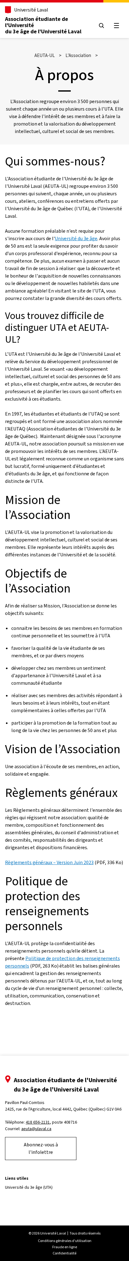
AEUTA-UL (44, 55)
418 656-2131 (38, 1122)
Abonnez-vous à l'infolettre (41, 1148)
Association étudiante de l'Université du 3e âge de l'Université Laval (43, 25)
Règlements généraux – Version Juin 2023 (49, 862)
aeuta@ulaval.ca (36, 1129)
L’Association (78, 55)
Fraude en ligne (64, 1246)
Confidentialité (64, 1253)
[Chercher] (101, 25)
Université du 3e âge (76, 238)
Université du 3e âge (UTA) (29, 1187)
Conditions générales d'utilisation (64, 1240)
